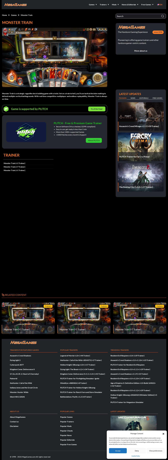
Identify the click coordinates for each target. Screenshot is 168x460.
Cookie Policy (136, 456)
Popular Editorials (67, 440)
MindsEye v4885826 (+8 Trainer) (73, 383)
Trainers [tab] (122, 98)
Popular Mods (66, 426)
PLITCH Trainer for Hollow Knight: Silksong (77, 387)
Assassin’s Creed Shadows (20, 355)
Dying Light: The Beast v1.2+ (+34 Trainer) (77, 369)
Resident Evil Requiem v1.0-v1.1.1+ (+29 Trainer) (130, 369)
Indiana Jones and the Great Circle (24, 387)
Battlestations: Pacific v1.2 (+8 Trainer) (76, 397)
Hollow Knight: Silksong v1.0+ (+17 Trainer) (77, 365)
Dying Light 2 (15, 360)
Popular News (66, 435)
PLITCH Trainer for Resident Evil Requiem (127, 365)
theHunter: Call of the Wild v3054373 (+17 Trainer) (81, 360)
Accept (118, 451)
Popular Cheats (66, 431)
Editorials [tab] (143, 98)
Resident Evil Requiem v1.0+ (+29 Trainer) (127, 355)
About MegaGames (17, 417)
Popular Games (66, 417)
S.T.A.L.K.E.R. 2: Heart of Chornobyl (24, 374)
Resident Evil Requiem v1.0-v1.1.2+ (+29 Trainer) (130, 390)
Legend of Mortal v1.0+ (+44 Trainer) (75, 355)
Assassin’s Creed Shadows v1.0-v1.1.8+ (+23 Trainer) (132, 360)
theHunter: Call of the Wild (21, 383)
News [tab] (133, 98)
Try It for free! (97, 109)
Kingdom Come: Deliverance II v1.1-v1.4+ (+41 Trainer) (82, 374)
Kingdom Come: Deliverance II (22, 369)
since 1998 (158, 32)
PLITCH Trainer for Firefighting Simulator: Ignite (79, 378)
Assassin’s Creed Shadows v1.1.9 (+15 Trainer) (129, 374)
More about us (140, 50)
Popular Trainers (67, 421)
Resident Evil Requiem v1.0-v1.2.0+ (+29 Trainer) (130, 378)
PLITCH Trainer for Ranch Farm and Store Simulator (81, 392)
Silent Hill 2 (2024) (17, 397)
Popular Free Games (68, 444)
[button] (163, 433)
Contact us (14, 421)
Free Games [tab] (157, 98)
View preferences (155, 451)
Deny (137, 451)
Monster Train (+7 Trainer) (14, 167)
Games (14, 15)
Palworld (13, 378)
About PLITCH (94, 140)
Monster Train (26, 15)
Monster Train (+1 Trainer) (14, 163)
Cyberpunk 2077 (17, 365)
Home (4, 15)
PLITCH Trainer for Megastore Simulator (127, 402)
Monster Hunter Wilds (19, 392)
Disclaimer (14, 426)
